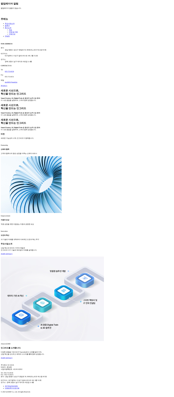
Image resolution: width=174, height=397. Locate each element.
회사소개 (8, 28)
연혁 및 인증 (13, 32)
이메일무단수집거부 (12, 388)
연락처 (7, 36)
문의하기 (4, 86)
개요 (10, 30)
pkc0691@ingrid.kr (11, 82)
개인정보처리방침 (11, 386)
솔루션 (7, 26)
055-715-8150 (9, 71)
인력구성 (12, 34)
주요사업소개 (9, 23)
